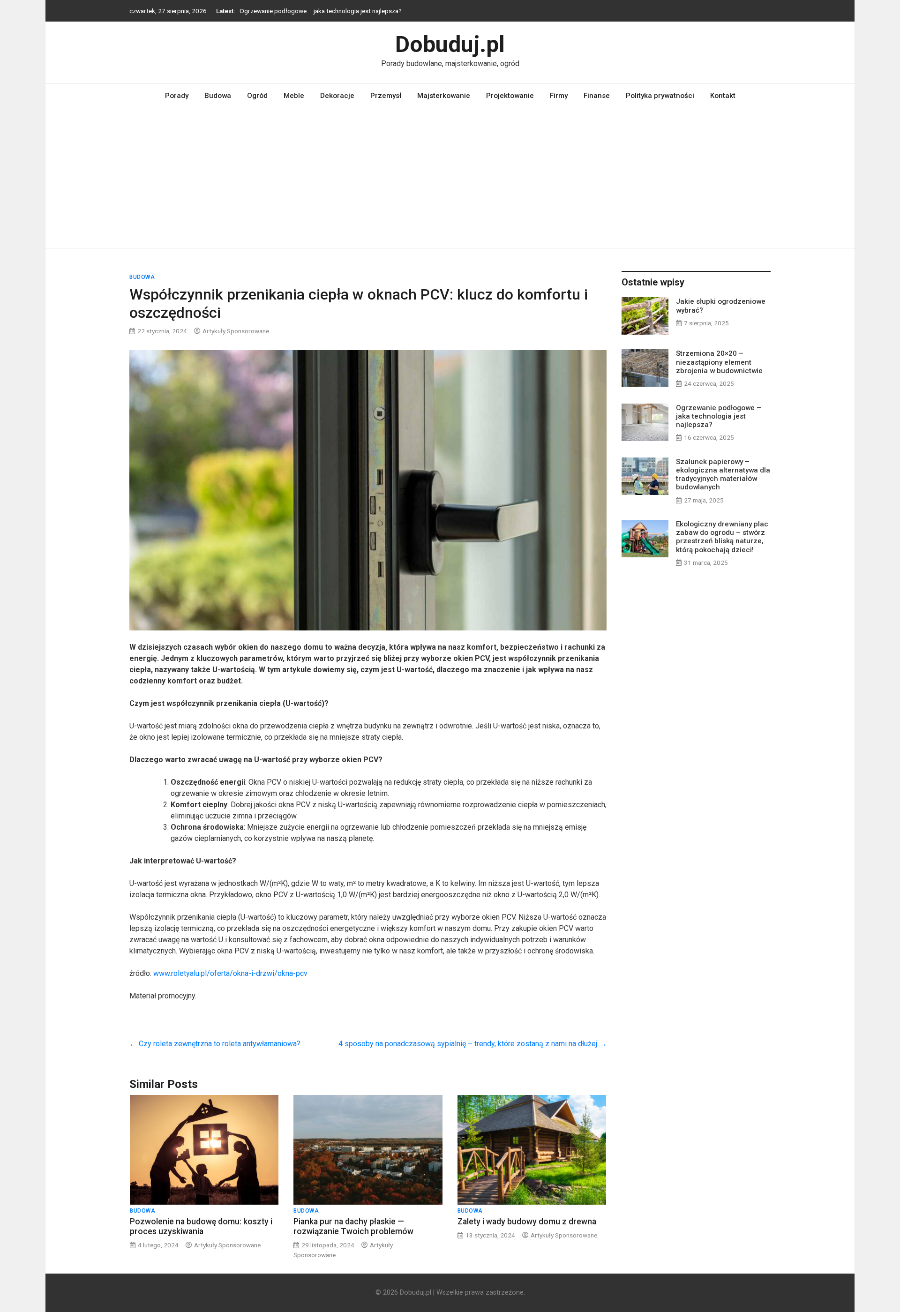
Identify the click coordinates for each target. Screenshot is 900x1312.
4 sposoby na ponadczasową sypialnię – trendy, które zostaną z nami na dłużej (472, 1043)
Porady (176, 95)
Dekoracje (337, 95)
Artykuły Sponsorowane (235, 331)
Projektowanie (510, 95)
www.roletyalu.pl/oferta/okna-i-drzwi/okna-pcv (230, 973)
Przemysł (385, 95)
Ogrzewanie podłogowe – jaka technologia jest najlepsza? (321, 11)
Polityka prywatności (660, 95)
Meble (294, 95)
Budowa (217, 95)
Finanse (597, 95)
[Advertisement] (450, 177)
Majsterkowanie (443, 95)
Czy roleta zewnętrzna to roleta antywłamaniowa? (214, 1043)
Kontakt (722, 95)
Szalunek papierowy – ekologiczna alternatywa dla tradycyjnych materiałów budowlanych (723, 474)
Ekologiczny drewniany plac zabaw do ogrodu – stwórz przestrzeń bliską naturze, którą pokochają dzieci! (722, 537)
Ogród (257, 95)
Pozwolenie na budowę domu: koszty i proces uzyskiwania (201, 1226)
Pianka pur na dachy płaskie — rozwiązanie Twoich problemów (353, 1226)
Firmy (559, 95)
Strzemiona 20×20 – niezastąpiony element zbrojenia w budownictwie (719, 362)
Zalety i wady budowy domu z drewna (527, 1221)
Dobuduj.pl (450, 44)
